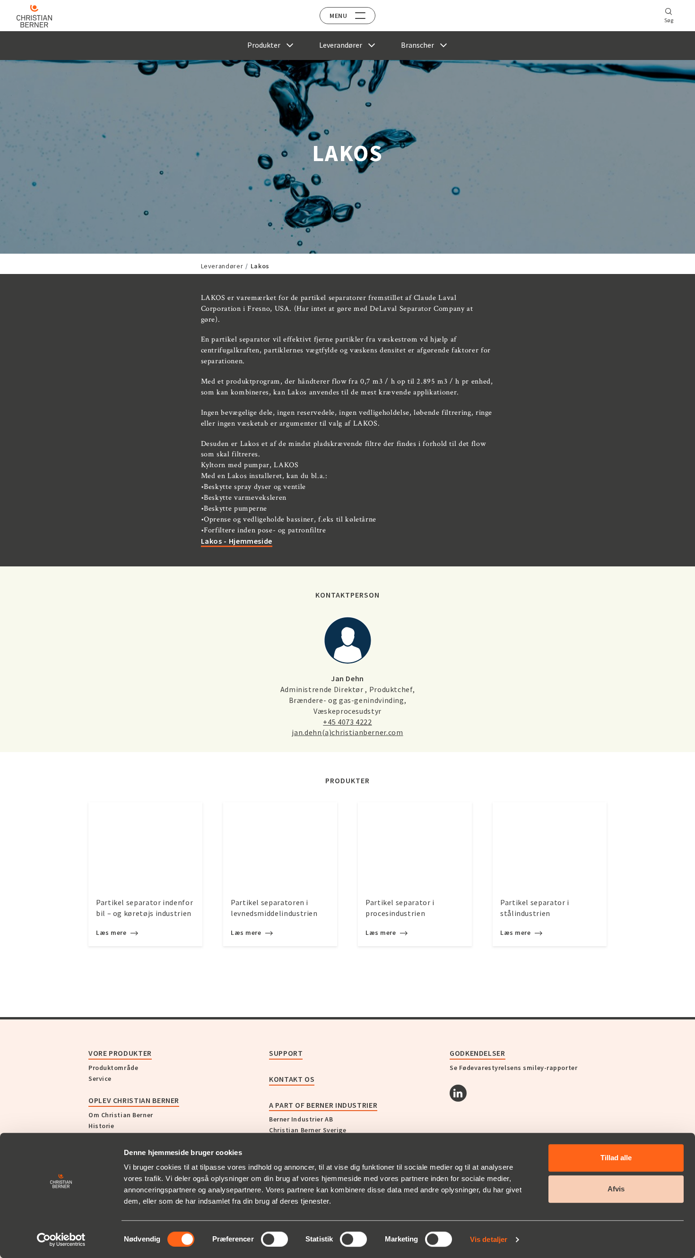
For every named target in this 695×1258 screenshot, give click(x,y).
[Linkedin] (458, 1093)
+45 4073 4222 (347, 722)
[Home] (34, 16)
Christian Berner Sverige (307, 1130)
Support (286, 1053)
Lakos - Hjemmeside (237, 541)
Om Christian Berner (120, 1115)
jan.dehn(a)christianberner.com (347, 732)
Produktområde (113, 1067)
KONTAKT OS (291, 1079)
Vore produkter (120, 1053)
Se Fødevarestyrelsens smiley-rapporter (513, 1067)
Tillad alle (616, 1158)
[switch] (274, 1239)
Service (100, 1078)
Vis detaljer (488, 1239)
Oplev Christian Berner (133, 1100)
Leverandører (222, 266)
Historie (101, 1125)
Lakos (260, 266)
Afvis (616, 1189)
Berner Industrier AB (301, 1119)
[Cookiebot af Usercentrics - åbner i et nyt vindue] (61, 1239)
